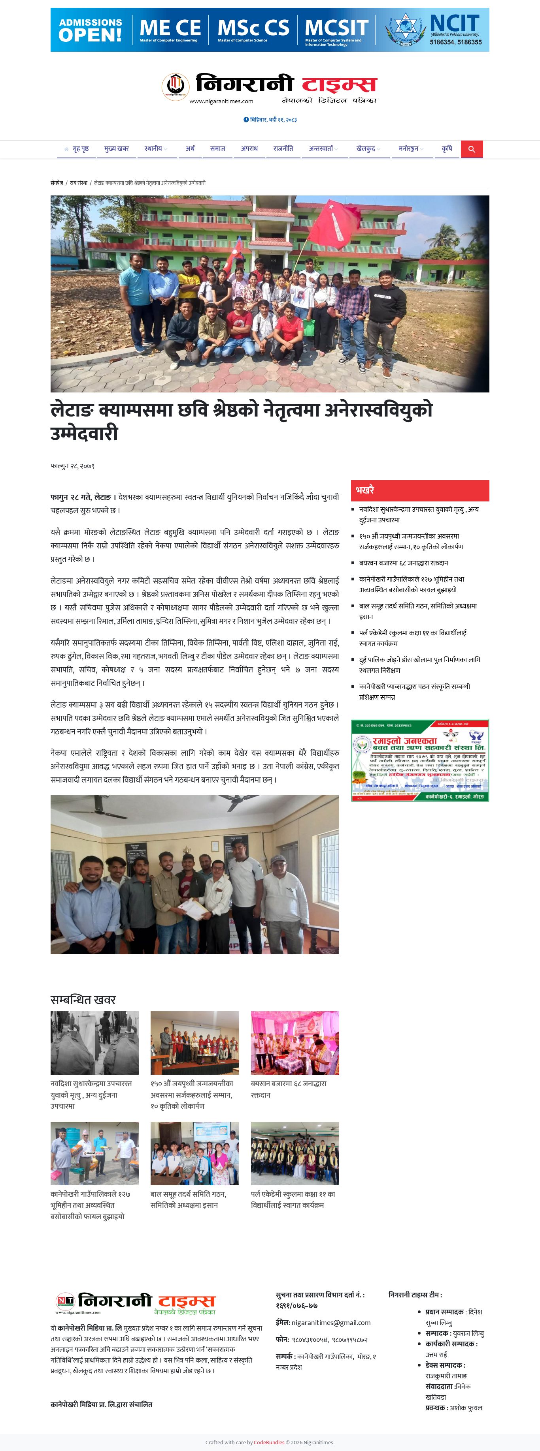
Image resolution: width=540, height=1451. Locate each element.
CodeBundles (270, 1442)
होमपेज (57, 184)
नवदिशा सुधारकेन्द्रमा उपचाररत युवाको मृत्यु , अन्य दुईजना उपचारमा (419, 515)
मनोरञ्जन (409, 148)
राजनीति (283, 148)
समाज (217, 148)
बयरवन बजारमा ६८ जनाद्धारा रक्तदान (403, 563)
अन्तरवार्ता (321, 148)
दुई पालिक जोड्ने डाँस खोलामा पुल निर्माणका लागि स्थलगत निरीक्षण (419, 665)
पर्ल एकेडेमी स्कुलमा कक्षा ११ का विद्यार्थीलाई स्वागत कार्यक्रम (412, 638)
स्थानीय (154, 148)
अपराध (249, 148)
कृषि (447, 148)
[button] (472, 148)
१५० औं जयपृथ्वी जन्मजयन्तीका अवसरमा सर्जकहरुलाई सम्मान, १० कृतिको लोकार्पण (411, 542)
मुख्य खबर (116, 148)
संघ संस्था (78, 183)
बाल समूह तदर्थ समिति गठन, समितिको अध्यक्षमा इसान (418, 612)
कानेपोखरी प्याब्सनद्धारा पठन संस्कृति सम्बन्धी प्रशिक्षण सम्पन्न (414, 692)
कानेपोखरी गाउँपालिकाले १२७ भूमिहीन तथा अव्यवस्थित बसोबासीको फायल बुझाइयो (411, 585)
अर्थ (190, 148)
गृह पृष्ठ (80, 148)
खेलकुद (367, 148)
